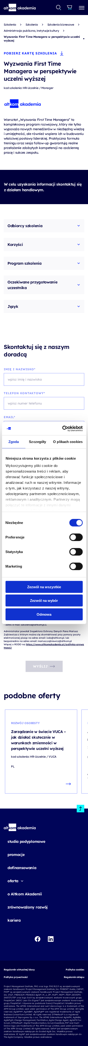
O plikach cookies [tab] (68, 441)
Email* (9, 417)
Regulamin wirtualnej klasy (19, 969)
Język (13, 306)
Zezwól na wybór (44, 601)
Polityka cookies (75, 969)
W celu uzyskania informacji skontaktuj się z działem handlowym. (43, 187)
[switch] (76, 537)
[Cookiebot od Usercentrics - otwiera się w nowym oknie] (63, 429)
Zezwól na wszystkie (44, 587)
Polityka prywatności (16, 977)
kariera (14, 920)
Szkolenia (10, 24)
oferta (13, 880)
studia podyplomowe (26, 841)
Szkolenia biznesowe (60, 24)
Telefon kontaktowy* (24, 393)
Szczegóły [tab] (37, 441)
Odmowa (44, 614)
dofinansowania (22, 867)
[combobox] (59, 7)
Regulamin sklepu (74, 977)
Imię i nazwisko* (19, 369)
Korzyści (15, 244)
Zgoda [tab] (13, 441)
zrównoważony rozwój (28, 907)
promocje (16, 854)
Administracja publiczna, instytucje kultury (31, 30)
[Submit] (59, 7)
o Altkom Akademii (25, 894)
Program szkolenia (25, 263)
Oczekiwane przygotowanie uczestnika (32, 285)
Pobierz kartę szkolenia (30, 53)
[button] (20, 7)
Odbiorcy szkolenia (25, 225)
